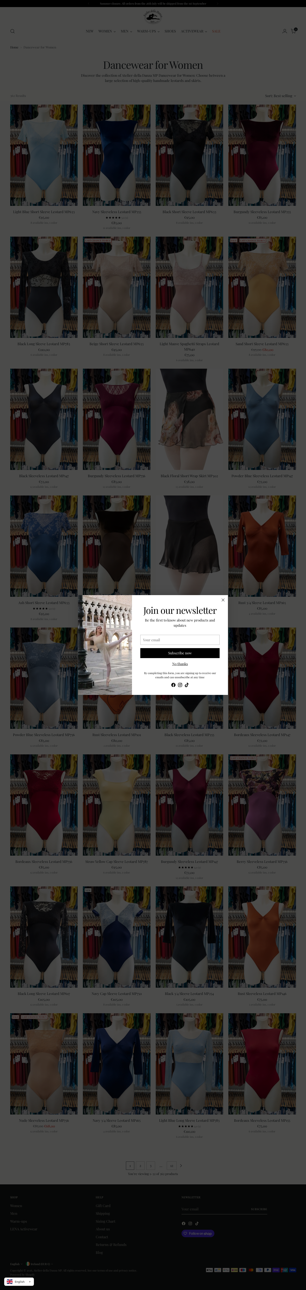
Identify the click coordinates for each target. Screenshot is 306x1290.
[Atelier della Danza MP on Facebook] (173, 685)
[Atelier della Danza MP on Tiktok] (186, 685)
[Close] (223, 600)
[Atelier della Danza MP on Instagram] (180, 685)
